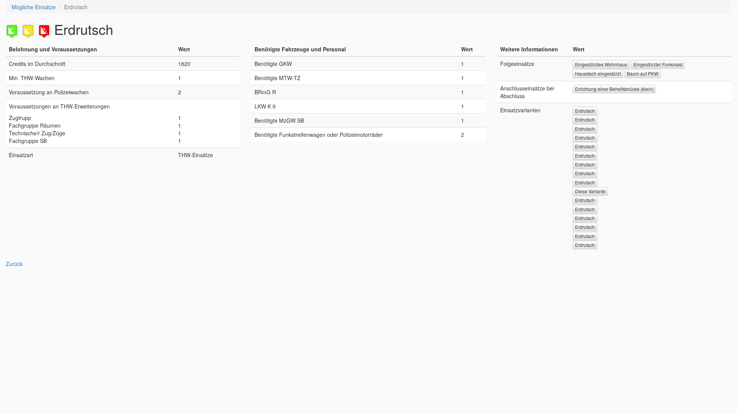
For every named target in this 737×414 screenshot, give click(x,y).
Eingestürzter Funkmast (657, 64)
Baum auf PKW (642, 73)
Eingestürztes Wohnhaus (601, 64)
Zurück (14, 264)
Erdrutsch (585, 110)
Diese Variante (590, 191)
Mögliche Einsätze (34, 7)
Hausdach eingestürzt (598, 73)
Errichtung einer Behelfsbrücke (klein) (614, 88)
